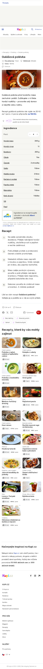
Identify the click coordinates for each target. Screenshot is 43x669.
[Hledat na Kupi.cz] (32, 29)
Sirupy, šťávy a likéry (28, 494)
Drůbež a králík (26, 470)
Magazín (5, 624)
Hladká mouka (9, 174)
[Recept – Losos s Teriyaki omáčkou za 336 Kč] (11, 493)
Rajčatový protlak (10, 179)
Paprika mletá (9, 185)
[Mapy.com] (39, 576)
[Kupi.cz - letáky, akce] (21, 29)
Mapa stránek (7, 605)
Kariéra (4, 602)
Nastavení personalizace (10, 609)
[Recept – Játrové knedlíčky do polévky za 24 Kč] (11, 469)
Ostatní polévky (23, 52)
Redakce (5, 596)
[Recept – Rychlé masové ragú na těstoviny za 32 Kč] (32, 422)
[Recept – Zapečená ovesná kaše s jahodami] (32, 446)
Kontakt (4, 592)
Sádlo (6, 168)
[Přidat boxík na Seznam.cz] (38, 312)
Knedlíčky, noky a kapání (9, 470)
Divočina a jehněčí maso (29, 375)
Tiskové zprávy (7, 599)
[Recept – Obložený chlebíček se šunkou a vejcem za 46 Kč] (11, 517)
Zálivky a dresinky (7, 399)
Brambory (7, 152)
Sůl (5, 201)
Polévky (13, 52)
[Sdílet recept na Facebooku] (3, 312)
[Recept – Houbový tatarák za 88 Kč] (11, 446)
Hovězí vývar (9, 146)
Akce (4, 637)
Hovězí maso (8, 141)
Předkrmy (4, 446)
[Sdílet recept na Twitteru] (7, 312)
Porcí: (6, 134)
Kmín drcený (8, 196)
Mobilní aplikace (7, 621)
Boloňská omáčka (27, 423)
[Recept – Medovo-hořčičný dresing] (11, 398)
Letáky (4, 634)
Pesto (23, 399)
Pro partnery (6, 649)
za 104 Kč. (32, 114)
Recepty (6, 3)
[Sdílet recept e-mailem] (11, 312)
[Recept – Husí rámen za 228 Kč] (11, 422)
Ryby (3, 494)
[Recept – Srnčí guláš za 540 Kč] (32, 375)
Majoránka (8, 190)
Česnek (7, 163)
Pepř (5, 207)
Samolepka (6, 630)
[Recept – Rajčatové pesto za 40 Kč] (32, 398)
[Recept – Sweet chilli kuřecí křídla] (32, 469)
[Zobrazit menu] (3, 29)
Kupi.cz (32, 546)
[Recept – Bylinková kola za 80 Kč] (32, 493)
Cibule (6, 157)
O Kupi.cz (5, 589)
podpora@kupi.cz (8, 226)
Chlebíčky (5, 518)
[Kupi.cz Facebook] (31, 576)
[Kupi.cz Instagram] (35, 576)
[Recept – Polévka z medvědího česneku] (11, 375)
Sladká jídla (25, 446)
